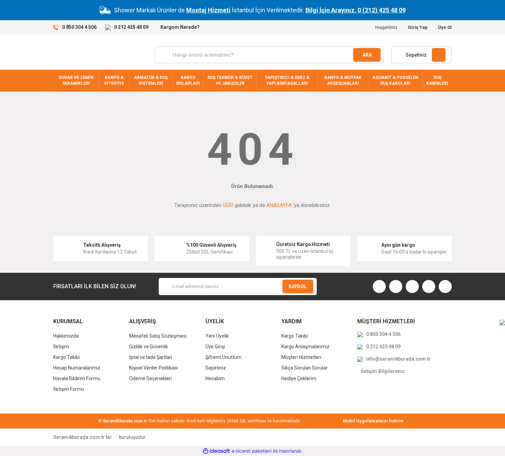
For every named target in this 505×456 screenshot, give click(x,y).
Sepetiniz (215, 368)
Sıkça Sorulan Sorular (304, 368)
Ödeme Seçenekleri (150, 378)
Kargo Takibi (66, 357)
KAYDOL (298, 286)
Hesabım (215, 378)
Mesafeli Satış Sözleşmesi (158, 336)
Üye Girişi (215, 346)
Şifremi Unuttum (223, 357)
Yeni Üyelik (217, 336)
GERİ (228, 205)
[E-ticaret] (252, 451)
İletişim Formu (68, 389)
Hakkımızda (66, 336)
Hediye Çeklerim (298, 378)
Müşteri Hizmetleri (301, 357)
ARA (367, 55)
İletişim (61, 346)
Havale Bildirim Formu (76, 378)
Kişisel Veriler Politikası (153, 368)
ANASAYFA (279, 205)
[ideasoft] (216, 451)
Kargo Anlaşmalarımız (305, 346)
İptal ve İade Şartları (150, 357)
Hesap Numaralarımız (76, 368)
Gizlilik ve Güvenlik (148, 346)
